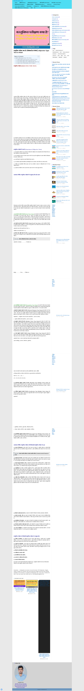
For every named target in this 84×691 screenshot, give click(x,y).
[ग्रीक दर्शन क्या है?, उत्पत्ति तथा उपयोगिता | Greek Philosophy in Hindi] (54, 172)
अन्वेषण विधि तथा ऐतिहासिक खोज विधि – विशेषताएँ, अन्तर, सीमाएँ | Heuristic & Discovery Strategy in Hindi (62, 141)
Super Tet (54, 55)
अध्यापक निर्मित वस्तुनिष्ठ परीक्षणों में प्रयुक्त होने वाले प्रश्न (26, 60)
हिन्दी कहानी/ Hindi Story (56, 45)
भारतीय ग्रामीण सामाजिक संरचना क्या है (62, 130)
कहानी (68, 55)
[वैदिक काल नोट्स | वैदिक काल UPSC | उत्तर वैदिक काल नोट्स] (54, 201)
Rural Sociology (66, 52)
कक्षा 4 (65, 55)
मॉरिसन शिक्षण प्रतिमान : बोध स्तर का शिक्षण (62, 126)
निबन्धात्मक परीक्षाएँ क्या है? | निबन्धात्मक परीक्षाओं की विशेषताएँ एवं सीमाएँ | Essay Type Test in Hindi (63, 114)
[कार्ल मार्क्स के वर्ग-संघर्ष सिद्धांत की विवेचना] (54, 197)
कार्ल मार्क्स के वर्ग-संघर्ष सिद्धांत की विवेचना (62, 196)
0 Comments (64, 110)
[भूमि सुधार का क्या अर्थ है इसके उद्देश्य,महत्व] (54, 186)
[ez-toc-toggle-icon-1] (38, 56)
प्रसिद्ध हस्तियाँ (60, 57)
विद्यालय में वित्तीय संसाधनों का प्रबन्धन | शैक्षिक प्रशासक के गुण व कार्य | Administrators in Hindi (44, 656)
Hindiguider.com (55, 52)
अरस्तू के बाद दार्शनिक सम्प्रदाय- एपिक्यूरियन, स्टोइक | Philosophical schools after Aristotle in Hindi (63, 191)
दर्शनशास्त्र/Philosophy (56, 28)
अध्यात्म (58, 55)
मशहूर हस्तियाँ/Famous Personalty (58, 35)
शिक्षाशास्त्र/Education (56, 37)
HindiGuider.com (18, 1)
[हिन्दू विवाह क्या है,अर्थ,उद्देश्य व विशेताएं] (54, 465)
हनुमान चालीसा (54, 91)
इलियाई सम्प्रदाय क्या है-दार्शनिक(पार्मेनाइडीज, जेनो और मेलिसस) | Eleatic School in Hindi (63, 240)
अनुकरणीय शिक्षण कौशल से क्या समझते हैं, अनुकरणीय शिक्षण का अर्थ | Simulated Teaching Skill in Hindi (32, 591)
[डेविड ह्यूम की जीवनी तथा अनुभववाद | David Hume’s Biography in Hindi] (54, 390)
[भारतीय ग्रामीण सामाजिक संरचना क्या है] (54, 131)
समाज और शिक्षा (54, 41)
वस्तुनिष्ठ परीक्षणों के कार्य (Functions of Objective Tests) (27, 59)
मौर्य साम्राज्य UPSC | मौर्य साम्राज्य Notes (62, 315)
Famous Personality (59, 50)
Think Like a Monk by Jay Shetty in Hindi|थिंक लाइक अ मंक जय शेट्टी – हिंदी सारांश (62, 120)
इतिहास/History (54, 24)
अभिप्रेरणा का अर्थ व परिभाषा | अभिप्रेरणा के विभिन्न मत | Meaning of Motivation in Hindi (62, 152)
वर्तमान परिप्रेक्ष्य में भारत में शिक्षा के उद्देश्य (58, 103)
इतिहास (62, 55)
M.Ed (61, 52)
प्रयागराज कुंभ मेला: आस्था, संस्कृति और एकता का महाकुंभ (60, 67)
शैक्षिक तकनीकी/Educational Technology (59, 39)
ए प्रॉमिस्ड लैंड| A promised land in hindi (59, 80)
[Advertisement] (32, 18)
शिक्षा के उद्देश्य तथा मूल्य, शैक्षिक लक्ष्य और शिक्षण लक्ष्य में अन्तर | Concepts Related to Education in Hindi (63, 158)
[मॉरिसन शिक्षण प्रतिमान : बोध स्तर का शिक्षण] (54, 126)
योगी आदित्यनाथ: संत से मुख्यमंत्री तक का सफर (59, 69)
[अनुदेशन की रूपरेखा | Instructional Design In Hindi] (54, 136)
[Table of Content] (38, 56)
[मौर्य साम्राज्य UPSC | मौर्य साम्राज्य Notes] (54, 315)
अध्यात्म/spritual (55, 20)
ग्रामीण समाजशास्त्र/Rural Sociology (58, 26)
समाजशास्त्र (65, 57)
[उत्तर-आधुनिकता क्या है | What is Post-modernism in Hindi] (54, 167)
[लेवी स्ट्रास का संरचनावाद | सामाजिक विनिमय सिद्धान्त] (54, 147)
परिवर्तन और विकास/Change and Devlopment (60, 30)
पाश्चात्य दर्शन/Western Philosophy (58, 32)
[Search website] (35, 8)
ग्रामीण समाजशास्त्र (55, 57)
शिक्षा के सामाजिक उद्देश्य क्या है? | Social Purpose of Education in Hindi (19, 589)
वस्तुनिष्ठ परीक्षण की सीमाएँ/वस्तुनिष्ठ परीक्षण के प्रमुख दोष (26, 63)
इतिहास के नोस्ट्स (54, 22)
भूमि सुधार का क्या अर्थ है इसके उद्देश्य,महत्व (62, 186)
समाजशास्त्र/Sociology (56, 43)
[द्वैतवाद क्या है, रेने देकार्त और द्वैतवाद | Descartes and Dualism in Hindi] (54, 182)
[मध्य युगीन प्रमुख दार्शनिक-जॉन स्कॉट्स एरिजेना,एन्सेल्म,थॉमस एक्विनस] (54, 177)
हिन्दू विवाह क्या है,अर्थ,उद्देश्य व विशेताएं (61, 464)
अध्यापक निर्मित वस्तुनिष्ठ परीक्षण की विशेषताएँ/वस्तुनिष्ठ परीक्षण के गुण (28, 61)
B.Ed (53, 50)
